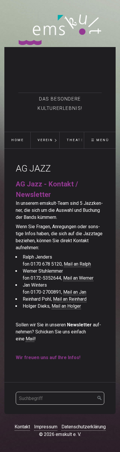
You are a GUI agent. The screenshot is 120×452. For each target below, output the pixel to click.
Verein (45, 140)
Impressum (45, 427)
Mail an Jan (74, 292)
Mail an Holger (66, 306)
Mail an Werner (78, 278)
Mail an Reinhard (70, 299)
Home (17, 140)
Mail (30, 339)
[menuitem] (17, 140)
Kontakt (22, 427)
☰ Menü (100, 140)
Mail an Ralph (77, 264)
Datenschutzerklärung (83, 427)
